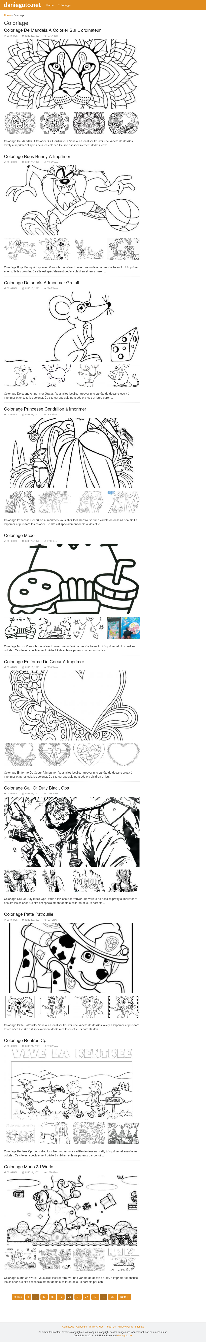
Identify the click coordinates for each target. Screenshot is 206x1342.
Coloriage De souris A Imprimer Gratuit (41, 282)
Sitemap (139, 1326)
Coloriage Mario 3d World (28, 1166)
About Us (111, 1326)
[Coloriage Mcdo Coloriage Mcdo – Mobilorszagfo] (89, 629)
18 (52, 1296)
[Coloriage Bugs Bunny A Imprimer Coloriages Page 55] (89, 250)
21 (78, 1296)
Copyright (81, 1326)
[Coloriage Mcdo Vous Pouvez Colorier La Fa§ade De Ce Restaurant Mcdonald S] (123, 629)
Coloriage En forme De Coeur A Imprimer (44, 661)
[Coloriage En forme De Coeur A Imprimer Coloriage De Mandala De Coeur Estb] (123, 755)
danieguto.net (22, 4)
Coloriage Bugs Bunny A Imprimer (37, 156)
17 (44, 1296)
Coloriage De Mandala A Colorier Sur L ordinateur (52, 30)
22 (86, 1296)
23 (95, 1296)
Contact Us (68, 1326)
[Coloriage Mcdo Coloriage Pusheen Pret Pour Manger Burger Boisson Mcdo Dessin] (20, 629)
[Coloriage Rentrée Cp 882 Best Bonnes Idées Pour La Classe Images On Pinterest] (89, 1134)
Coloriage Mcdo (19, 535)
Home (50, 5)
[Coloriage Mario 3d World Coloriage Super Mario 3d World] (89, 1261)
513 (112, 1296)
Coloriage (64, 5)
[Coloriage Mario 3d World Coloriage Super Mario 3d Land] (20, 1261)
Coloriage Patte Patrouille (28, 914)
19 (61, 1296)
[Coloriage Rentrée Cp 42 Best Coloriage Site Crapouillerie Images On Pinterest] (123, 1134)
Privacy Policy (125, 1326)
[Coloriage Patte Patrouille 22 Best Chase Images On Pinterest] (123, 1008)
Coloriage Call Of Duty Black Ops (36, 787)
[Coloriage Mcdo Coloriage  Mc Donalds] (54, 629)
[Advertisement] (174, 73)
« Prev (18, 1296)
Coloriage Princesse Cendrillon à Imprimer (45, 409)
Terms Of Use (96, 1326)
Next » (124, 1296)
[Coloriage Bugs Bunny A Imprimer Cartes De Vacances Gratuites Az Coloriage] (123, 250)
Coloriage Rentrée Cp (25, 1040)
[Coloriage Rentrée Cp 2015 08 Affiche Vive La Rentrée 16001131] (20, 1134)
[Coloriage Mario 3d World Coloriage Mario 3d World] (54, 1261)
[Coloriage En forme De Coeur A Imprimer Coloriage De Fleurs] (89, 755)
